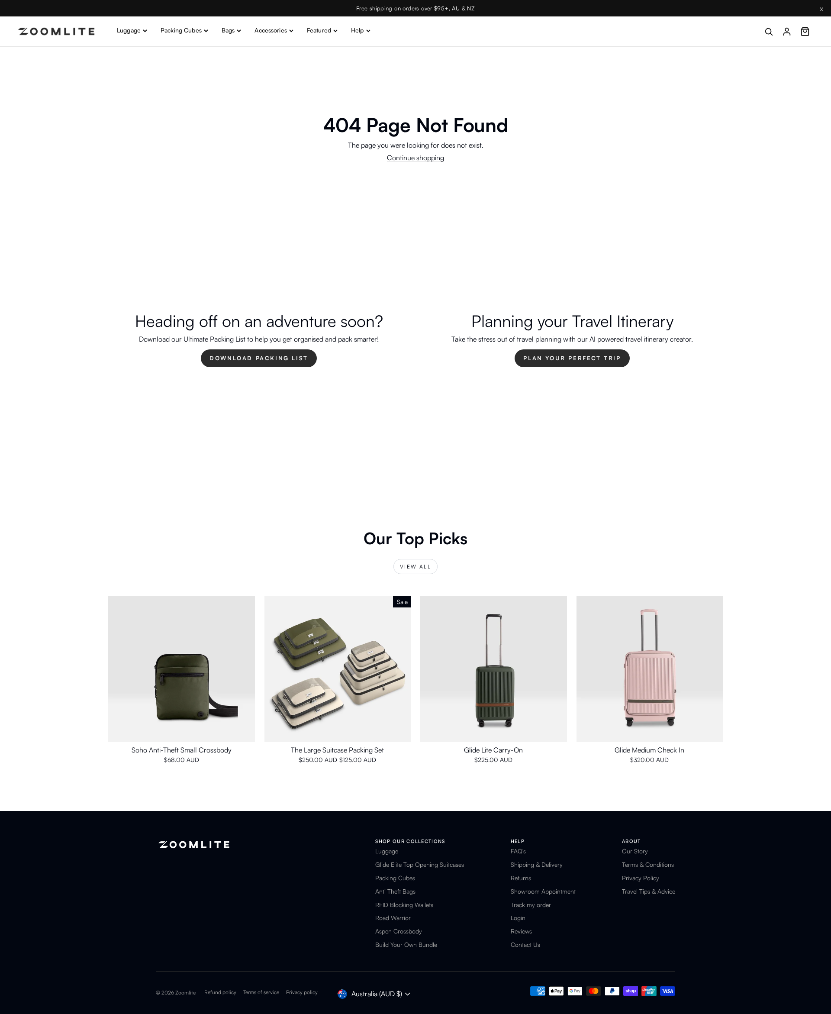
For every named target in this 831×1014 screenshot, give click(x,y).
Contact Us (525, 944)
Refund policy (220, 992)
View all (415, 566)
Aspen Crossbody (398, 931)
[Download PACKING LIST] (258, 340)
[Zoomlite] (56, 31)
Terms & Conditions (648, 864)
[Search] (768, 31)
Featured (319, 30)
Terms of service (261, 992)
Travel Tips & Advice (648, 891)
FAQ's (518, 851)
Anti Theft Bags (395, 891)
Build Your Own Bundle (406, 944)
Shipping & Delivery (537, 864)
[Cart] (805, 31)
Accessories (270, 30)
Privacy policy (302, 992)
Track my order (531, 904)
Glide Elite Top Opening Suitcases (419, 864)
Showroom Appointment (543, 891)
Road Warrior (393, 917)
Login (518, 917)
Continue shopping (415, 157)
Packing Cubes (181, 30)
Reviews (521, 931)
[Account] (787, 31)
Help (357, 30)
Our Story (635, 851)
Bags (228, 30)
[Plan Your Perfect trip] (572, 340)
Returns (521, 878)
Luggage (129, 30)
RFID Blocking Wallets (404, 904)
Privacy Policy (640, 878)
